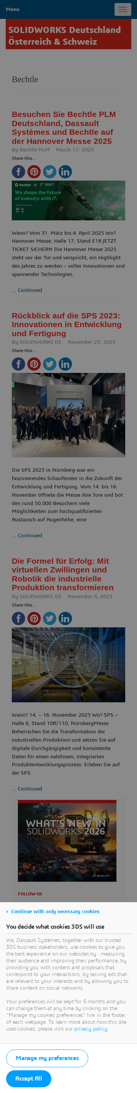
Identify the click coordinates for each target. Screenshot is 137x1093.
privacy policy (90, 1029)
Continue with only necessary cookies (55, 911)
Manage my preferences (47, 1058)
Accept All (28, 1079)
